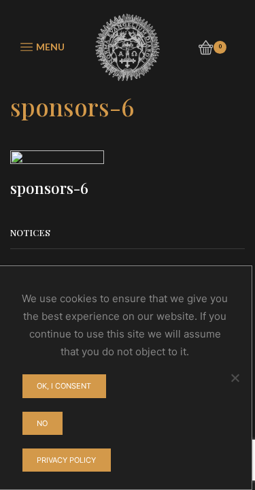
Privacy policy (66, 460)
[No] (234, 378)
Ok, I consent (64, 386)
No (42, 423)
